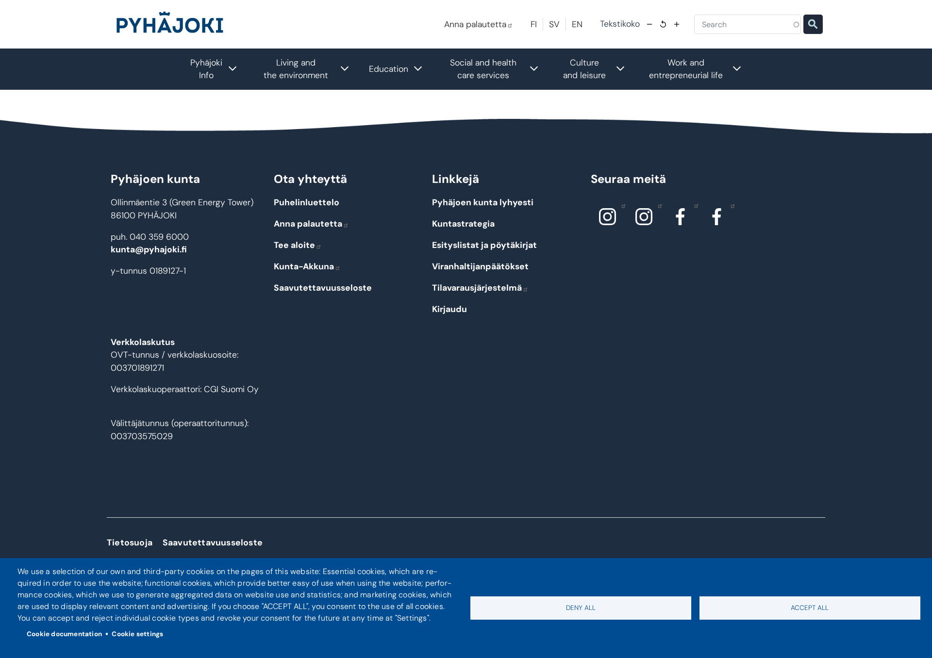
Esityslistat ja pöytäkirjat (484, 245)
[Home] (173, 24)
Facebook (680, 216)
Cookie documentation (64, 634)
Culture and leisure (599, 69)
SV (554, 24)
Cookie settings (137, 634)
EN (577, 24)
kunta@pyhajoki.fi (149, 249)
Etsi (813, 24)
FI (534, 24)
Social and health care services (499, 69)
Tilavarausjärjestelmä (477, 287)
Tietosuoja (129, 542)
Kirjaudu (449, 309)
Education (401, 68)
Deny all (581, 608)
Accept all (810, 608)
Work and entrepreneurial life (700, 69)
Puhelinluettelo (306, 202)
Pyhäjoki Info (218, 69)
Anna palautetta (475, 24)
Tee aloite (294, 245)
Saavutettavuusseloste (323, 287)
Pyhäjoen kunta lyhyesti (482, 202)
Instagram (607, 216)
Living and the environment (311, 69)
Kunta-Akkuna (304, 266)
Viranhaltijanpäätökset (480, 266)
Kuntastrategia (463, 223)
